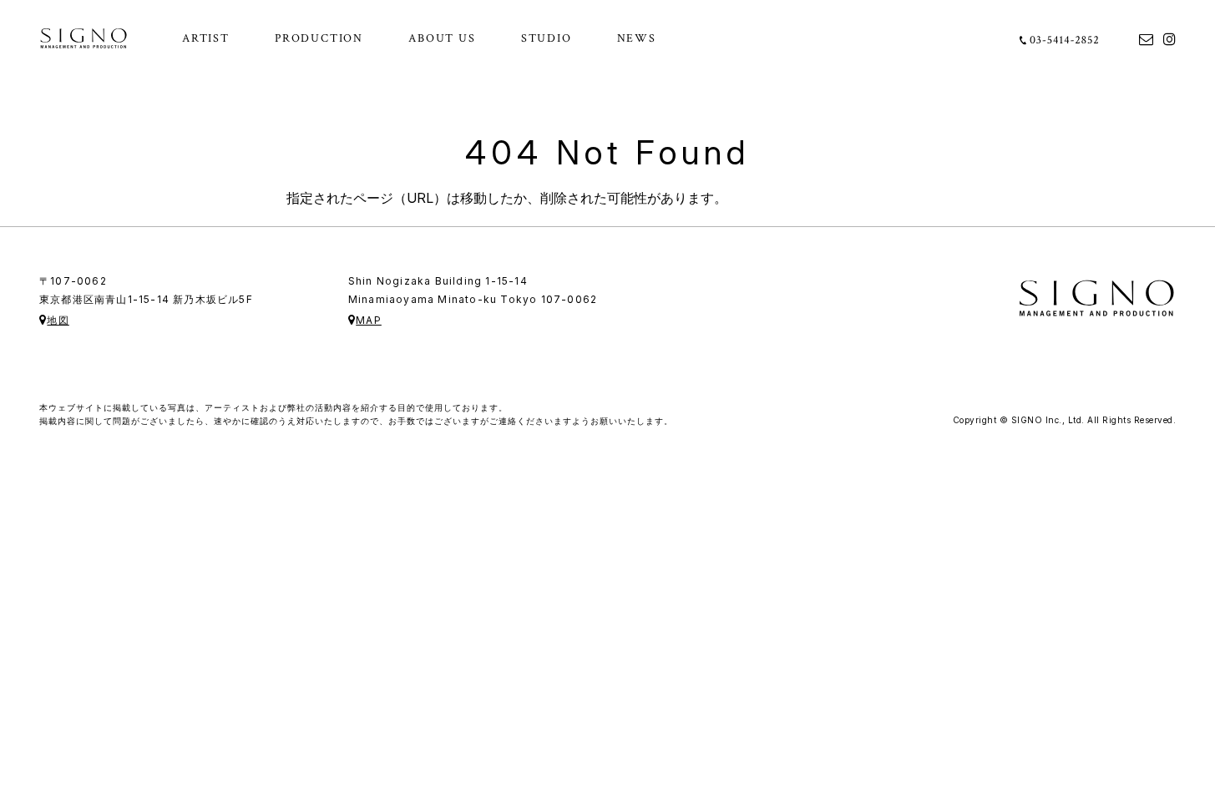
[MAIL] (1146, 38)
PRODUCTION (319, 38)
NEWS (636, 38)
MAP (369, 320)
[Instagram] (1169, 38)
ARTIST (206, 38)
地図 (57, 320)
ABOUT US (442, 38)
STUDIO (546, 38)
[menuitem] (205, 38)
